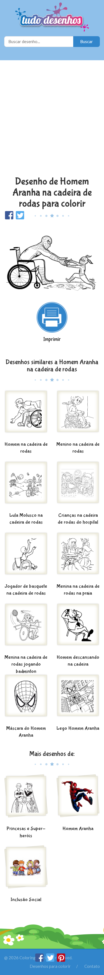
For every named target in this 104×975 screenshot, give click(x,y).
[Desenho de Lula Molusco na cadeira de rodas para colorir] (26, 486)
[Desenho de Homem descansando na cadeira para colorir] (78, 628)
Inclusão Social (26, 900)
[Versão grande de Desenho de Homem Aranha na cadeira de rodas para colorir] (52, 258)
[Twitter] (50, 960)
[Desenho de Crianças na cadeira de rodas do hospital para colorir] (78, 486)
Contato (92, 966)
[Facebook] (39, 960)
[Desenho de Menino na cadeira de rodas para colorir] (78, 415)
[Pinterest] (61, 960)
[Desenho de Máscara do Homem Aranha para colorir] (26, 699)
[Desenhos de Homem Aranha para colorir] (78, 799)
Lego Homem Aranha (78, 728)
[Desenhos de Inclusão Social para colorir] (26, 870)
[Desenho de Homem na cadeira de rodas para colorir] (26, 415)
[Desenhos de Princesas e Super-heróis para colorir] (26, 799)
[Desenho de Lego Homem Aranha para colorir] (78, 699)
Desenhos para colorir (50, 966)
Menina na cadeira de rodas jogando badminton (25, 664)
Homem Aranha (77, 829)
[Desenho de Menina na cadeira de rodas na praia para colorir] (78, 557)
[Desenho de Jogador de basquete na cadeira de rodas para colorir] (26, 557)
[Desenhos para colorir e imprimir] (52, 17)
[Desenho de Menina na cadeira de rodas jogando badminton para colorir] (26, 628)
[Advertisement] (52, 119)
